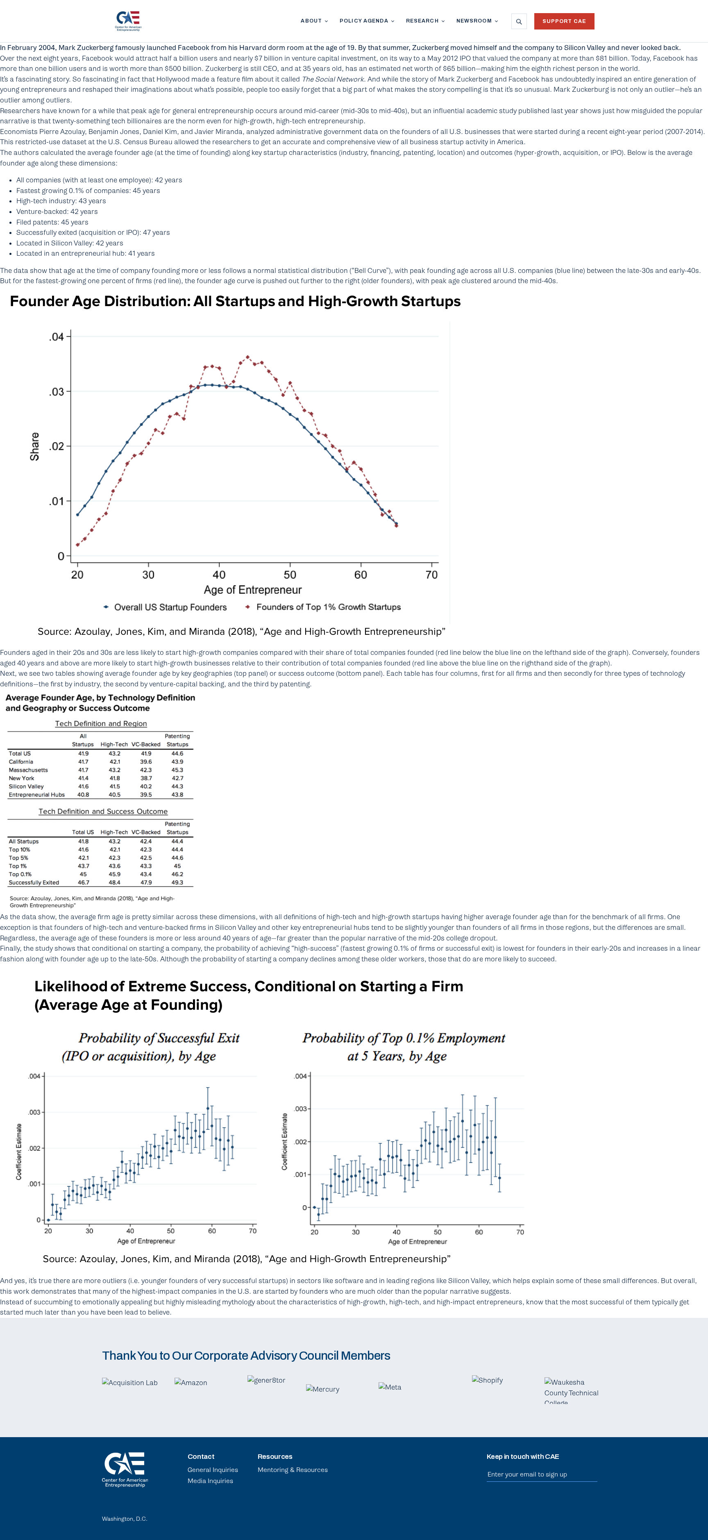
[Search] (519, 21)
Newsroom (474, 21)
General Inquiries (213, 1470)
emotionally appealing (117, 1302)
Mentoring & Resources (293, 1470)
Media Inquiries (210, 1481)
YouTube (601, 1517)
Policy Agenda (364, 21)
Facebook (561, 1517)
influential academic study (475, 111)
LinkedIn (542, 1517)
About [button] (311, 21)
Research (422, 21)
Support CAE (564, 21)
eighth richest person (565, 68)
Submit (593, 1475)
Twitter (581, 1517)
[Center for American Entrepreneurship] (128, 21)
